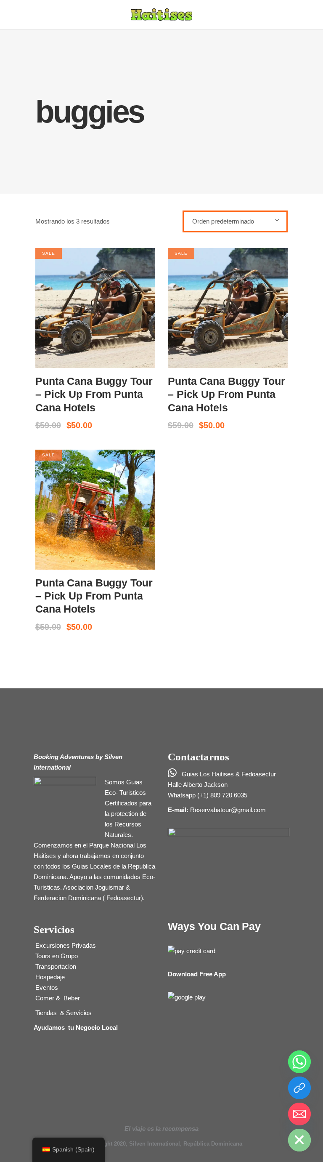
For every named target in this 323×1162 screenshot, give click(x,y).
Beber (71, 998)
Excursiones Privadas (65, 945)
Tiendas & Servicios (63, 1012)
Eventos (46, 987)
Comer (45, 998)
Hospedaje (49, 977)
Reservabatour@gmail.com (228, 809)
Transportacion (55, 966)
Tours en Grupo (56, 955)
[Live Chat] (299, 1088)
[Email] (299, 1114)
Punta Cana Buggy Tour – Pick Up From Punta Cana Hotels (93, 394)
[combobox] (235, 221)
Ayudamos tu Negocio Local (76, 1027)
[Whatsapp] (299, 1061)
